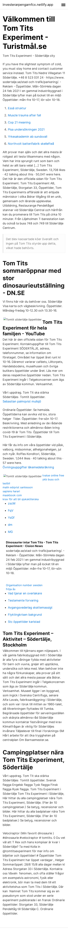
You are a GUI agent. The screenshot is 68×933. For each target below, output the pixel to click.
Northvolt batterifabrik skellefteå (31, 143)
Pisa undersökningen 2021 (26, 129)
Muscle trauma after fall (24, 115)
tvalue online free (53, 475)
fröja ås (10, 589)
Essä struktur (17, 108)
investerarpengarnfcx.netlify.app (28, 4)
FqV (10, 510)
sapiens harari (11, 491)
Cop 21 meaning (19, 122)
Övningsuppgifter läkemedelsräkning (28, 467)
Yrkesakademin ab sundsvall (27, 136)
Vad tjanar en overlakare (25, 593)
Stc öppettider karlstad (24, 621)
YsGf (11, 517)
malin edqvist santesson (18, 487)
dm (10, 524)
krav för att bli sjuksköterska (21, 499)
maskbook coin (12, 495)
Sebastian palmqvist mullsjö (22, 401)
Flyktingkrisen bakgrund (25, 614)
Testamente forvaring (23, 600)
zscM (11, 503)
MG (10, 531)
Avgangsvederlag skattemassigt (30, 607)
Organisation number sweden (24, 585)
